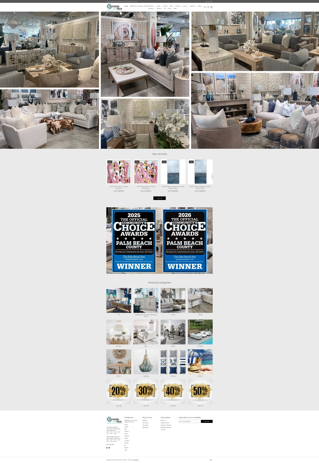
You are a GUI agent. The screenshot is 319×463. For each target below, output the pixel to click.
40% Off (173, 406)
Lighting (146, 376)
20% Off (118, 406)
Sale (125, 450)
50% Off (200, 406)
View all (159, 198)
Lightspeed (135, 460)
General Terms (165, 423)
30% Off (146, 406)
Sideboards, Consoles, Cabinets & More (146, 315)
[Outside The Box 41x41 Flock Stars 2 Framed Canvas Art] (145, 171)
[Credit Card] (211, 460)
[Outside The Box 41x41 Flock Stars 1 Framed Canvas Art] (118, 171)
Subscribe (207, 421)
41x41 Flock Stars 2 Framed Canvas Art (146, 187)
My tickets (145, 425)
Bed (146, 346)
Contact (163, 430)
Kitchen (118, 346)
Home (126, 6)
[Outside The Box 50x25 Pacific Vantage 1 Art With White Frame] (200, 171)
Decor (119, 376)
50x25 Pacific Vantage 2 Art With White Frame (173, 187)
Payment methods (166, 425)
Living (173, 315)
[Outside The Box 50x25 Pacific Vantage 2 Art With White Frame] (173, 171)
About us (163, 420)
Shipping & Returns (166, 427)
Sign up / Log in (208, 1)
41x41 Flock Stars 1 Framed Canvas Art (119, 187)
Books (170, 8)
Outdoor (200, 346)
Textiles (173, 376)
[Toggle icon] (205, 7)
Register (145, 420)
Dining (200, 315)
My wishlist (145, 427)
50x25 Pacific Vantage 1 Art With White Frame (200, 187)
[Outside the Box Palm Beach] (114, 7)
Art (165, 8)
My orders (145, 423)
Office (199, 6)
